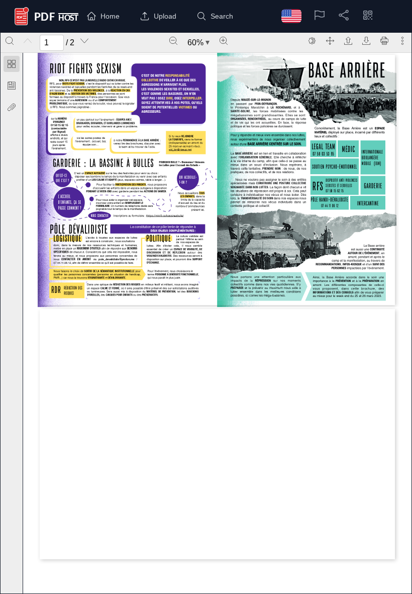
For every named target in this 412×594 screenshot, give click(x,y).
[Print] (384, 41)
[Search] (10, 41)
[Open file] (348, 41)
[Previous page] (28, 41)
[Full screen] (330, 41)
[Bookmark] (12, 86)
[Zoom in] (224, 41)
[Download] (366, 41)
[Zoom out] (173, 41)
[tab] (12, 66)
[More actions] (402, 41)
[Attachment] (12, 107)
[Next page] (84, 41)
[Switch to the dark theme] (312, 41)
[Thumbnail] (12, 64)
